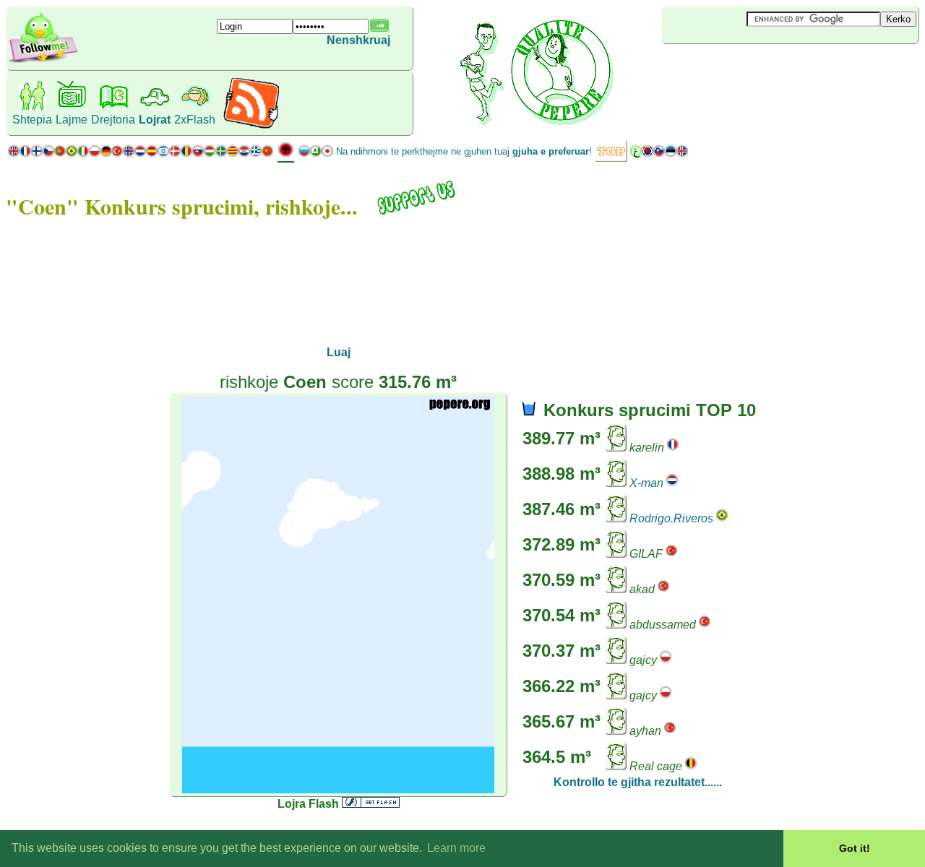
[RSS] (251, 126)
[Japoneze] (327, 154)
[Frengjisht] (25, 154)
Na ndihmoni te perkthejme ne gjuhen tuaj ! (464, 151)
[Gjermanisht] (105, 154)
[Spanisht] (152, 154)
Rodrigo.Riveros (671, 518)
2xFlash (194, 119)
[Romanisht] (186, 154)
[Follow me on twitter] (43, 61)
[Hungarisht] (209, 154)
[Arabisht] (636, 154)
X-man (646, 483)
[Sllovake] (198, 154)
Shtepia (32, 119)
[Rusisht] (304, 154)
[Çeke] (48, 154)
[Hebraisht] (163, 154)
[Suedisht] (221, 154)
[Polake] (94, 154)
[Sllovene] (659, 154)
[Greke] (256, 154)
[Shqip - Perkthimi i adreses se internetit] (285, 155)
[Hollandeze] (140, 154)
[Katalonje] (232, 154)
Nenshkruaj (358, 40)
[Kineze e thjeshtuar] (267, 154)
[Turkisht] (117, 154)
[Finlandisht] (37, 154)
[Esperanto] (316, 154)
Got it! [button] (854, 848)
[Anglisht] (14, 154)
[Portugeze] (65, 154)
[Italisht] (83, 154)
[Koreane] (647, 154)
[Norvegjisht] (128, 154)
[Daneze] (175, 154)
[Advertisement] (747, 68)
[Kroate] (244, 154)
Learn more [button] (456, 848)
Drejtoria (113, 119)
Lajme (71, 119)
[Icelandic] (682, 154)
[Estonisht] (670, 154)
